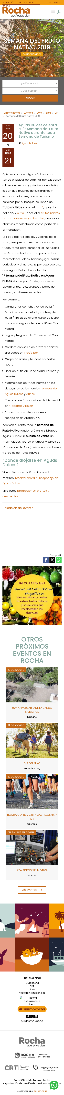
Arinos (30, 394)
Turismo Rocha (11, 112)
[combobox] (30, 83)
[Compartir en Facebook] (46, 559)
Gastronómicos (32, 54)
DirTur (32, 989)
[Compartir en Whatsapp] (59, 560)
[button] (59, 12)
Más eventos (30, 890)
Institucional (54, 2)
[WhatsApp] (54, 1085)
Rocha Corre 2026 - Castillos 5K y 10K (32, 817)
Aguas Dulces (29, 143)
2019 (39, 112)
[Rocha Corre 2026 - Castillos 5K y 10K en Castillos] (32, 791)
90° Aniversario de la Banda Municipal (32, 710)
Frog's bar (31, 353)
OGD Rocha (32, 983)
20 (56, 112)
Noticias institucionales (32, 992)
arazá (39, 207)
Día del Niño (32, 763)
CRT (32, 986)
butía (20, 213)
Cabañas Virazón (21, 406)
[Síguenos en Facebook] (28, 1016)
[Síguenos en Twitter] (32, 1016)
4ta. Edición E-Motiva (32, 870)
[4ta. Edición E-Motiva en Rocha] (32, 847)
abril (48, 112)
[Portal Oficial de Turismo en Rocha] (15, 12)
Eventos (28, 112)
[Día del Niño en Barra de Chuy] (32, 740)
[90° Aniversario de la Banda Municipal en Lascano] (32, 684)
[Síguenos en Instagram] (36, 1016)
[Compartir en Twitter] (52, 559)
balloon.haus (40, 1091)
